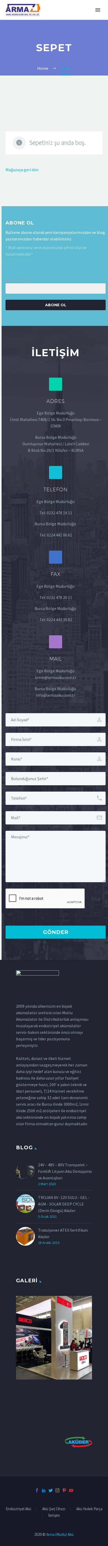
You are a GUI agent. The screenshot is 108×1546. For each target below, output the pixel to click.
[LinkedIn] (44, 1490)
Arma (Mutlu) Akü (60, 1534)
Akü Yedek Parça (89, 1509)
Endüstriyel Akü (18, 1509)
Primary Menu (97, 10)
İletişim (54, 1516)
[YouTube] (71, 1490)
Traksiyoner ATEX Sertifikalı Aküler (63, 1233)
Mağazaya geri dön (22, 169)
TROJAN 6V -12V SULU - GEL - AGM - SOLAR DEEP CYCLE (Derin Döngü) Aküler (64, 1204)
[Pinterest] (64, 1490)
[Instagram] (57, 1490)
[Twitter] (50, 1490)
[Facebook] (37, 1490)
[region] (54, 1338)
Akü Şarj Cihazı (53, 1509)
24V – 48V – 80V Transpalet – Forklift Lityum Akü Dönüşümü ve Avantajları (65, 1171)
